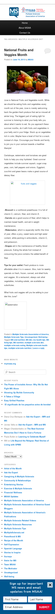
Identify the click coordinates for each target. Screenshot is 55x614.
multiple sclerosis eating (14, 345)
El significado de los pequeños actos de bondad (27, 404)
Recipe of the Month (13, 540)
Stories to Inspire (12, 552)
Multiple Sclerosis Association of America (30, 334)
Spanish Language (13, 548)
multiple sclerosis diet (34, 342)
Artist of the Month (13, 468)
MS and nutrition (18, 339)
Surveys (8, 556)
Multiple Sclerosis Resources (18, 524)
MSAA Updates (11, 496)
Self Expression (11, 544)
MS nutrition (18, 342)
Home (25, 22)
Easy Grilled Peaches (14, 400)
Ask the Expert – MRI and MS (32, 424)
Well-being (42, 337)
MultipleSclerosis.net (14, 532)
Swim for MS (10, 560)
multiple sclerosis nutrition (19, 348)
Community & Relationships (17, 480)
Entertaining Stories (13, 484)
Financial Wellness (13, 492)
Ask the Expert (11, 472)
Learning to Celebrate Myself (31, 436)
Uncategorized (31, 337)
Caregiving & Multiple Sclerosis (19, 476)
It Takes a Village (12, 396)
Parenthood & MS (12, 536)
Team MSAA (10, 564)
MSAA (30, 59)
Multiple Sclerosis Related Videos (20, 520)
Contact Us (24, 32)
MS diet (29, 339)
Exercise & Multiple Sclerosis (18, 488)
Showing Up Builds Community (19, 392)
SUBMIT (44, 607)
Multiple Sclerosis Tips (14, 337)
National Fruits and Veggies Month (18, 52)
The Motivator (10, 568)
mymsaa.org (10, 363)
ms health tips (39, 339)
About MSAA (25, 27)
